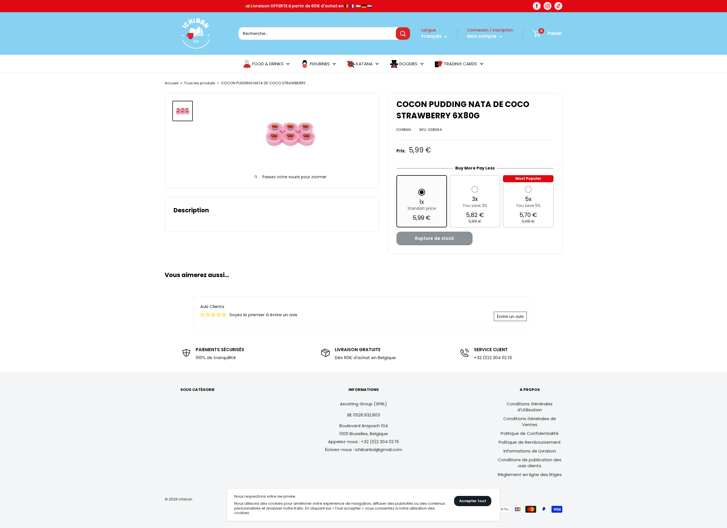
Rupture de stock (434, 238)
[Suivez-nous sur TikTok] (558, 6)
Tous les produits (199, 83)
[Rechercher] (403, 33)
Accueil (171, 83)
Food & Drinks (267, 64)
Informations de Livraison (530, 451)
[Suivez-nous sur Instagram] (547, 6)
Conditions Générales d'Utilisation (530, 407)
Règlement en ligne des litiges (530, 474)
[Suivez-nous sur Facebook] (537, 6)
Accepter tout (472, 501)
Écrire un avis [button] (510, 316)
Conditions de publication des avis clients (529, 463)
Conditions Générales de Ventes (529, 422)
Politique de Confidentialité (530, 433)
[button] (422, 205)
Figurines (320, 64)
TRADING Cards (460, 64)
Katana (364, 64)
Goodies (408, 64)
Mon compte (482, 36)
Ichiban (403, 129)
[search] (317, 33)
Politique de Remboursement (530, 442)
